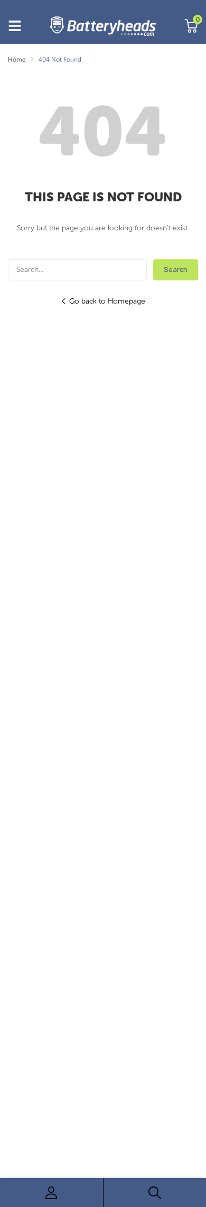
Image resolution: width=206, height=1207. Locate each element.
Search (176, 270)
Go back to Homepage (107, 301)
